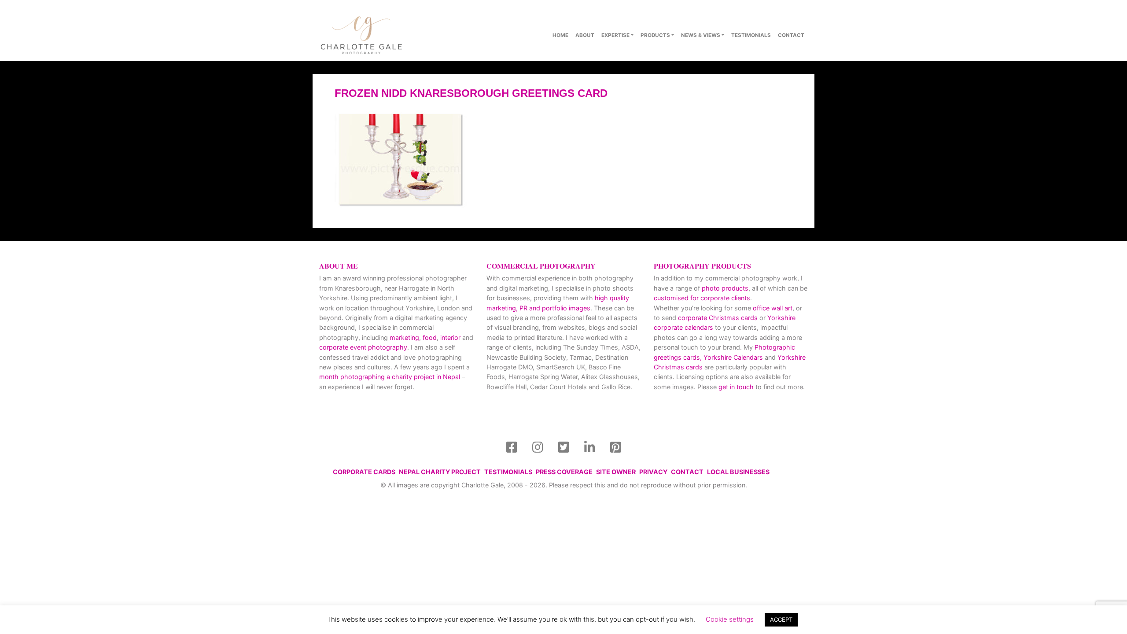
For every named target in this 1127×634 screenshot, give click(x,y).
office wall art (771, 308)
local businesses (738, 472)
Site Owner (616, 472)
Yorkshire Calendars (733, 357)
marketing (404, 337)
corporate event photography (363, 347)
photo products (725, 288)
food (430, 337)
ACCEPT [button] (781, 619)
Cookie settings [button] (730, 619)
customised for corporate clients (702, 298)
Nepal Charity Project (440, 472)
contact (791, 35)
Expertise (615, 35)
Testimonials (751, 35)
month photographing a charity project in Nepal (389, 376)
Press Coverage (564, 472)
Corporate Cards (364, 472)
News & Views (700, 35)
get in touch (736, 387)
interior (450, 337)
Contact (687, 472)
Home (560, 35)
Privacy (653, 472)
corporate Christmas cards (718, 317)
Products (655, 35)
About (584, 35)
